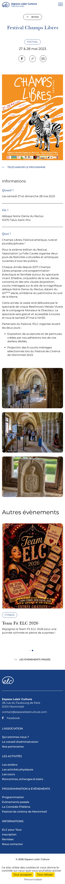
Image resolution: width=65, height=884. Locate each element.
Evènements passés (15, 802)
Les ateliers (9, 764)
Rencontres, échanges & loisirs (22, 779)
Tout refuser (45, 874)
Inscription (9, 834)
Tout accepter (22, 874)
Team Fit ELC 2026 (20, 623)
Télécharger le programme (26, 167)
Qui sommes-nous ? (15, 737)
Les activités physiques (17, 769)
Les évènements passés (34, 659)
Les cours (8, 774)
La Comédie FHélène (16, 806)
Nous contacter (12, 844)
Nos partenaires (13, 746)
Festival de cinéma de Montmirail (24, 811)
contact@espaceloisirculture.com (24, 712)
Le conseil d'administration (20, 741)
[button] (27, 650)
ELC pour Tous (12, 829)
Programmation (13, 797)
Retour (34, 17)
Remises (8, 839)
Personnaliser (33, 879)
